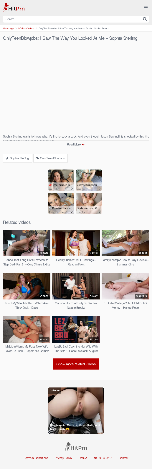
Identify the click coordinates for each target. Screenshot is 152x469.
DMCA (83, 458)
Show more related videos (76, 363)
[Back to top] (142, 457)
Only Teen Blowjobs (52, 158)
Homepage (8, 28)
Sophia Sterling (19, 158)
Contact (123, 458)
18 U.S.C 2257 (103, 458)
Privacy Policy (63, 458)
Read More (74, 144)
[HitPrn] (13, 7)
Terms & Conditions (36, 458)
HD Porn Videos (26, 28)
